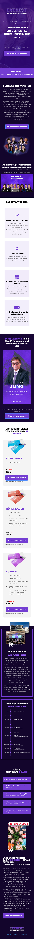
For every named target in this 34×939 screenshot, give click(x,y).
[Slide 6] (19, 401)
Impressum (10, 934)
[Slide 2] (13, 401)
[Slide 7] (20, 401)
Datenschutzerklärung (20, 934)
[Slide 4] (16, 401)
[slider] (7, 183)
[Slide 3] (14, 401)
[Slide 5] (17, 401)
